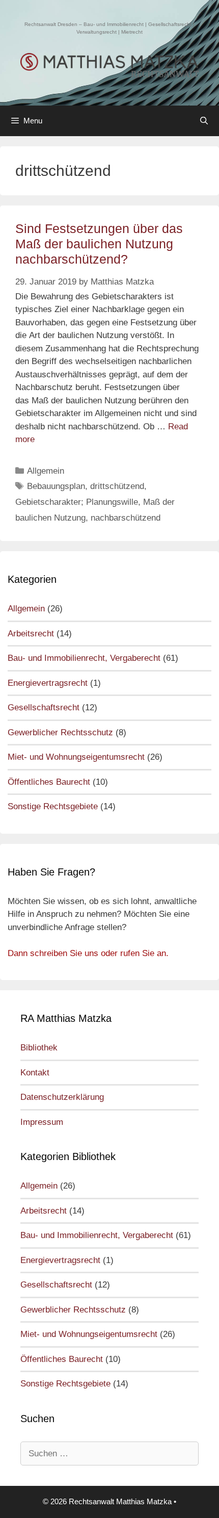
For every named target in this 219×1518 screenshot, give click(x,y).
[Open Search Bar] (204, 121)
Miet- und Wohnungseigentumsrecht (76, 757)
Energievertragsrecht (48, 683)
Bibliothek (39, 1047)
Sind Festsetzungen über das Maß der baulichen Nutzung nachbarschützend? (99, 243)
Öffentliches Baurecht (49, 782)
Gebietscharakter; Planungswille (76, 502)
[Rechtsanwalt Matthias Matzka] (109, 65)
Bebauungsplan (56, 486)
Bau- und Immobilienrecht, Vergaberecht (84, 658)
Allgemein (45, 471)
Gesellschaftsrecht (43, 707)
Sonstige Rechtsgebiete (53, 806)
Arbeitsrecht (31, 633)
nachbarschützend (125, 518)
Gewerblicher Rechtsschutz (60, 732)
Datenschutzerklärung (62, 1097)
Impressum (41, 1122)
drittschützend (117, 486)
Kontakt (34, 1072)
